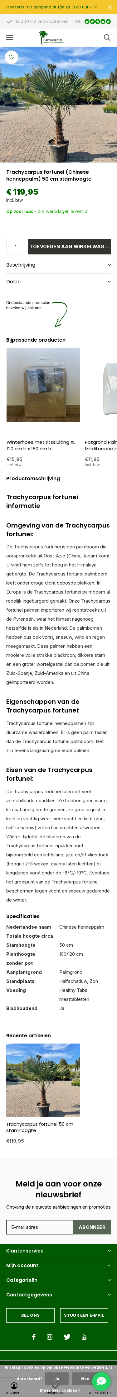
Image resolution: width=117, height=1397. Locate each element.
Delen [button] (13, 281)
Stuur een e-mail (84, 1315)
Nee (85, 1378)
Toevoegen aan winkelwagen (70, 246)
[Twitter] (67, 1337)
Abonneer (92, 1227)
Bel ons (30, 1315)
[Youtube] (84, 1337)
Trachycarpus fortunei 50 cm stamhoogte (39, 1127)
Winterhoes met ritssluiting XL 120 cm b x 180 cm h (41, 445)
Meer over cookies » (60, 1390)
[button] (9, 38)
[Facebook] (34, 1337)
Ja (56, 1378)
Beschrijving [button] (20, 264)
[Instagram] (49, 1337)
